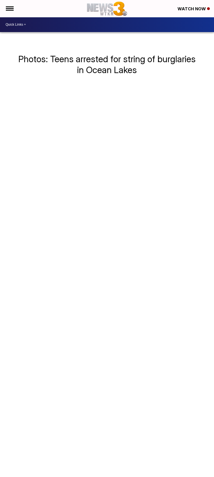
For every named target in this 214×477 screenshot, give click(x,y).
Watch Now (192, 8)
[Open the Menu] (9, 8)
